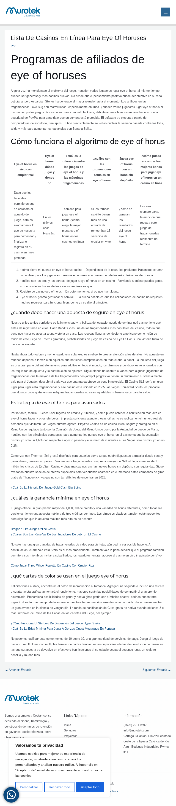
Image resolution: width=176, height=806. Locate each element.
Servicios (70, 730)
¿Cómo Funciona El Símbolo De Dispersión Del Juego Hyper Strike (55, 623)
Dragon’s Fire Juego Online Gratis (33, 529)
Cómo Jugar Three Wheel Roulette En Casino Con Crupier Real (52, 565)
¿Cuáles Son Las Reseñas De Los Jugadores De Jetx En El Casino (56, 534)
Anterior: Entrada (18, 670)
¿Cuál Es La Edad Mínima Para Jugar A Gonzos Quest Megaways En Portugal (63, 628)
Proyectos (70, 736)
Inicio (67, 725)
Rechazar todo (59, 787)
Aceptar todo (90, 787)
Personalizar (29, 787)
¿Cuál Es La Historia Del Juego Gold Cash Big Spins (46, 487)
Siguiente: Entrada (157, 670)
